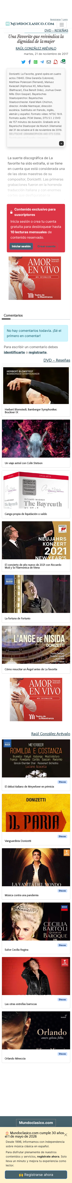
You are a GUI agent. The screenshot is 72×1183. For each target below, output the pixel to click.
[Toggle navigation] (62, 24)
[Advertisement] (36, 8)
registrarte (38, 352)
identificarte (14, 352)
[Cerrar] (66, 1135)
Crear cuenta (46, 246)
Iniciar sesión (21, 246)
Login (65, 19)
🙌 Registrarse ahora (36, 1175)
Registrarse (55, 19)
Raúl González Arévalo (36, 48)
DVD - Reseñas (56, 30)
